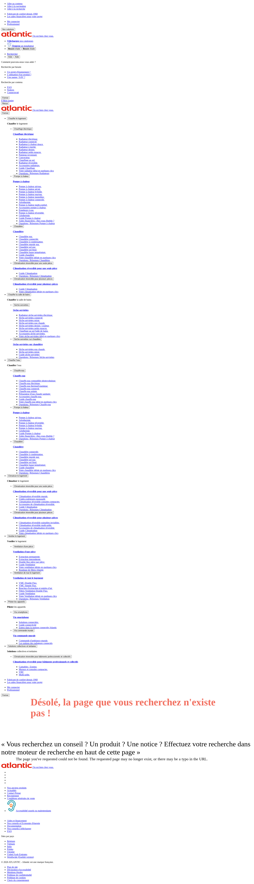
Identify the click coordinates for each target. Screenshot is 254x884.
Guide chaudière (26, 255)
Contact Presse (14, 793)
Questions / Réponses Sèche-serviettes (36, 357)
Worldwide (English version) (20, 857)
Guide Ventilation (27, 564)
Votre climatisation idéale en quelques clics (38, 291)
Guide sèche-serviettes (29, 354)
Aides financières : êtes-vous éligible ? (36, 221)
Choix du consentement (18, 880)
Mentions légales (15, 872)
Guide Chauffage (27, 168)
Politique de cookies (16, 877)
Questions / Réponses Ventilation (34, 599)
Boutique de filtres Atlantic (31, 570)
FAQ (9, 831)
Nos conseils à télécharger (19, 828)
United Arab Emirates (17, 854)
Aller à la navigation (16, 6)
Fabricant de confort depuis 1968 (22, 14)
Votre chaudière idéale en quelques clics (37, 257)
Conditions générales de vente (21, 798)
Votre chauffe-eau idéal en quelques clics (38, 402)
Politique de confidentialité (19, 875)
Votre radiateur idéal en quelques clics (36, 170)
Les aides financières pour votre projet (24, 16)
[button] (17, 118)
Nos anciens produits (16, 788)
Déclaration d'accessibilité (19, 869)
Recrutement (13, 795)
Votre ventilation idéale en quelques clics (37, 567)
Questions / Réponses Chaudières (34, 260)
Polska (10, 849)
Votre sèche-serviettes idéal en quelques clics (39, 336)
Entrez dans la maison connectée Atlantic (38, 627)
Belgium (11, 841)
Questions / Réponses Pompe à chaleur (37, 223)
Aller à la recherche (16, 9)
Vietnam (11, 844)
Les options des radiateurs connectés (35, 643)
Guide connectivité (27, 625)
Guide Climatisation (28, 273)
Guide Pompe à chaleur (30, 218)
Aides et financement (17, 820)
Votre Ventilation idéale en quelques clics (38, 596)
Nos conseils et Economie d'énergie (23, 823)
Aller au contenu (14, 3)
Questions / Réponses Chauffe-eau (35, 404)
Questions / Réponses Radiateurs (34, 173)
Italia (9, 846)
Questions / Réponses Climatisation (35, 276)
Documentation (14, 826)
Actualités (11, 790)
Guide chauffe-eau (27, 399)
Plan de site (12, 867)
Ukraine (11, 852)
